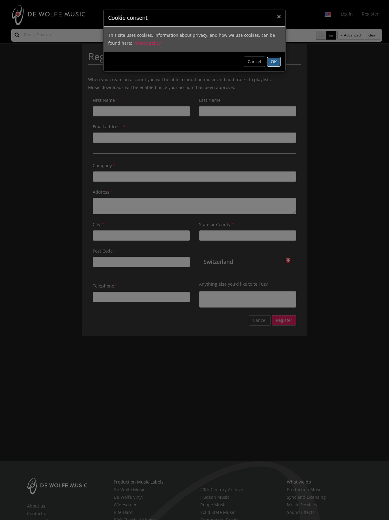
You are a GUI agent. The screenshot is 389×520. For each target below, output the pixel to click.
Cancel (254, 61)
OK (274, 61)
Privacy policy (147, 43)
